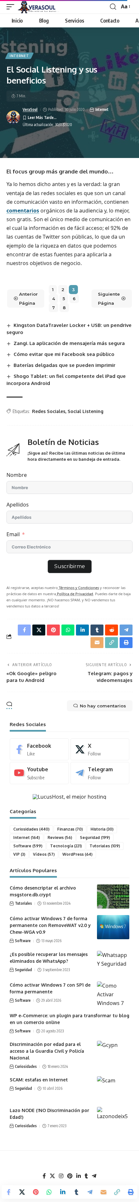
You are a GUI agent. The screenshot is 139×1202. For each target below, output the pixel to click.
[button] (11, 7)
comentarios (22, 210)
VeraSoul (30, 109)
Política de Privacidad (74, 593)
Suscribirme (69, 566)
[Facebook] (39, 749)
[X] (100, 749)
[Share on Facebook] (8, 1192)
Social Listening (85, 411)
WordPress (77, 854)
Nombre (16, 474)
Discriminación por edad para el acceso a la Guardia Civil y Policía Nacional (47, 1050)
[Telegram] (100, 773)
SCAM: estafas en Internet (39, 1079)
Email (13, 534)
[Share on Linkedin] (63, 1192)
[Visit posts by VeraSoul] (13, 117)
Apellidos (17, 504)
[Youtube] (39, 773)
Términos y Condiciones (78, 587)
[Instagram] (61, 1176)
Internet (19, 56)
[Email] (103, 1192)
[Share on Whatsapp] (49, 1192)
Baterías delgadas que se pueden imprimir (64, 365)
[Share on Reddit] (111, 630)
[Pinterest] (70, 1176)
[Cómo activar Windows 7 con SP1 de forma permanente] (113, 993)
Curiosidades (31, 829)
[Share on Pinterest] (35, 1192)
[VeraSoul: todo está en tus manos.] (38, 7)
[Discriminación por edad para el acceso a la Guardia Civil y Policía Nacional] (113, 1053)
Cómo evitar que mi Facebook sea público (64, 354)
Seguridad (95, 837)
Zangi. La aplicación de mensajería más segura (69, 343)
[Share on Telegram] (90, 1192)
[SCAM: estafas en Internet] (113, 1088)
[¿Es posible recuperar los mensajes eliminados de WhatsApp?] (113, 963)
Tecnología (66, 845)
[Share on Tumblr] (76, 1192)
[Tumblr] (86, 1176)
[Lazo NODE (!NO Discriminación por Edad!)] (113, 1119)
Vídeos (44, 854)
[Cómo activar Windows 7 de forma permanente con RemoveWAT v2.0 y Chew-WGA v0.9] (113, 927)
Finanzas (70, 829)
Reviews (60, 837)
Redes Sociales (48, 411)
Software (27, 845)
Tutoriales (105, 845)
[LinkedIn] (78, 1176)
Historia (102, 829)
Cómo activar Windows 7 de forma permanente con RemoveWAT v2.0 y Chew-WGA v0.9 (50, 925)
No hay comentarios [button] (103, 705)
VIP (19, 854)
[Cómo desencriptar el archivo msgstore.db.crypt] (113, 896)
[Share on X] (22, 1192)
